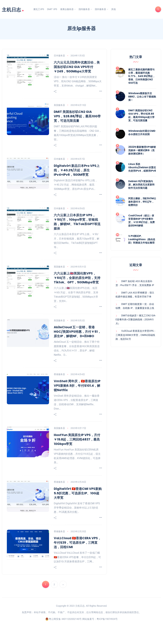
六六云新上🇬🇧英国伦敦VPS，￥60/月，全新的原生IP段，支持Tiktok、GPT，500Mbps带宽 (77, 277)
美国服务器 (59, 105)
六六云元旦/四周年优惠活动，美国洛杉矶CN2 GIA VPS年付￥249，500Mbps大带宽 (77, 66)
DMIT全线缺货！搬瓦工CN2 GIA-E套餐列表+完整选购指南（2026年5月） (136, 319)
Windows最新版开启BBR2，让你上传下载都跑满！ (142, 97)
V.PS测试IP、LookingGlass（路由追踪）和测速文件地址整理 (141, 239)
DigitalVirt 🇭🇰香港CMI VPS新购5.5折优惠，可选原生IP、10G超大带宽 (78, 493)
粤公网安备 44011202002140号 (65, 619)
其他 (113, 9)
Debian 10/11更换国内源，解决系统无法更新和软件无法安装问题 (141, 185)
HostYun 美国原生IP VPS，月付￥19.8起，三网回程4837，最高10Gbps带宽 (77, 439)
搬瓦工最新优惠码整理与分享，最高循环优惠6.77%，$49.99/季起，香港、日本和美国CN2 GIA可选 (141, 76)
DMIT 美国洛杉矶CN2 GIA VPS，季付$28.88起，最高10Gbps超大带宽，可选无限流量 (141, 115)
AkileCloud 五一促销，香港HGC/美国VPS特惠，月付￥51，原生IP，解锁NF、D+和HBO (77, 331)
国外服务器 (100, 9)
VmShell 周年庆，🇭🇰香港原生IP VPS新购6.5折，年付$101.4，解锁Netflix (77, 385)
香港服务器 (59, 374)
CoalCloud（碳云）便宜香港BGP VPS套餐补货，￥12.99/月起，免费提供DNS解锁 (141, 220)
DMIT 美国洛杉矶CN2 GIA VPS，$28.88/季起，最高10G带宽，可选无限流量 (77, 116)
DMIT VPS (52, 9)
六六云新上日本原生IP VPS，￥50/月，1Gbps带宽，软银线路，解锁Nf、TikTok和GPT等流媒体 (77, 222)
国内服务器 (84, 9)
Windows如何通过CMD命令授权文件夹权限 (141, 132)
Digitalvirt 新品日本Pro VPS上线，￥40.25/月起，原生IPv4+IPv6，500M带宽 (77, 170)
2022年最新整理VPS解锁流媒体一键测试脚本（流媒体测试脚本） (142, 150)
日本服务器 (59, 55)
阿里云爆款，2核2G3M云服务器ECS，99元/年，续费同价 (142, 202)
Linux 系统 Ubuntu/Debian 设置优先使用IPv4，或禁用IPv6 (142, 167)
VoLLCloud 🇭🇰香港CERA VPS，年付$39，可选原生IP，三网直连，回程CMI (77, 542)
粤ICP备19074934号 (107, 619)
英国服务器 (59, 266)
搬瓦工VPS (38, 9)
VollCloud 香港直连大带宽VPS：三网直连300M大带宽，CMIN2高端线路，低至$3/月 (136, 335)
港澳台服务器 (67, 9)
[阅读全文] (100, 91)
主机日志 (13, 9)
